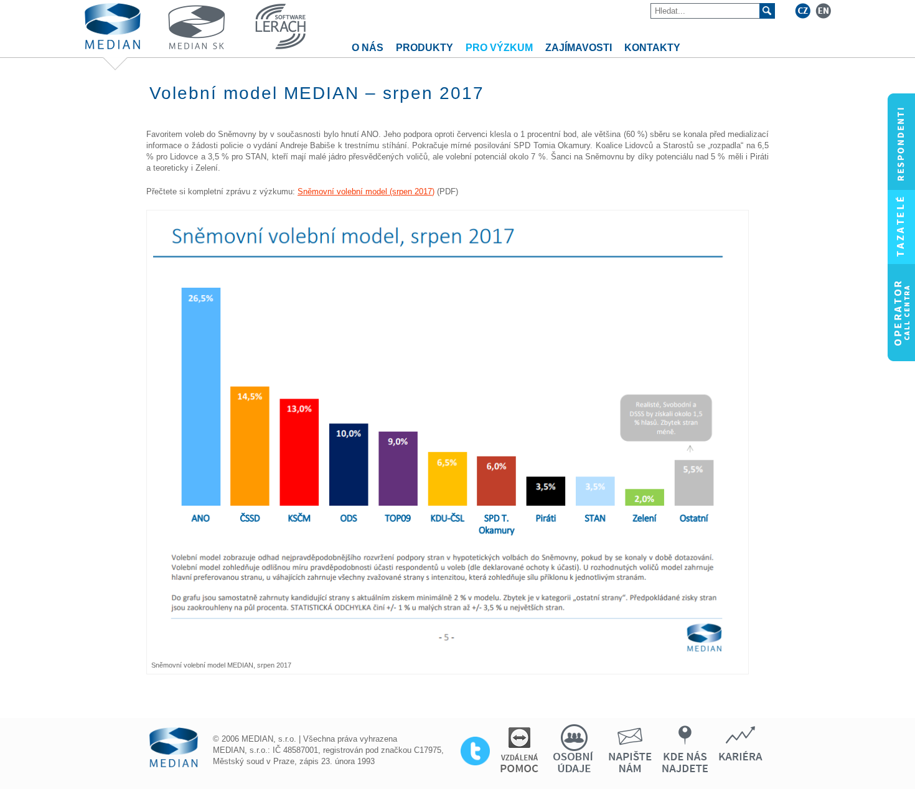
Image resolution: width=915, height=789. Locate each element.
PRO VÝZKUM (499, 47)
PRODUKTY (424, 47)
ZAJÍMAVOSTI (578, 47)
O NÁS (367, 47)
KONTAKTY (652, 47)
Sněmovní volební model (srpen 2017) (366, 191)
